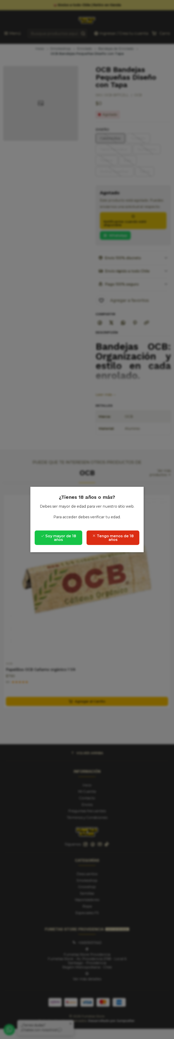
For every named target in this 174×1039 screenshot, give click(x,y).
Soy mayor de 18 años (60, 538)
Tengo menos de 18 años (115, 538)
